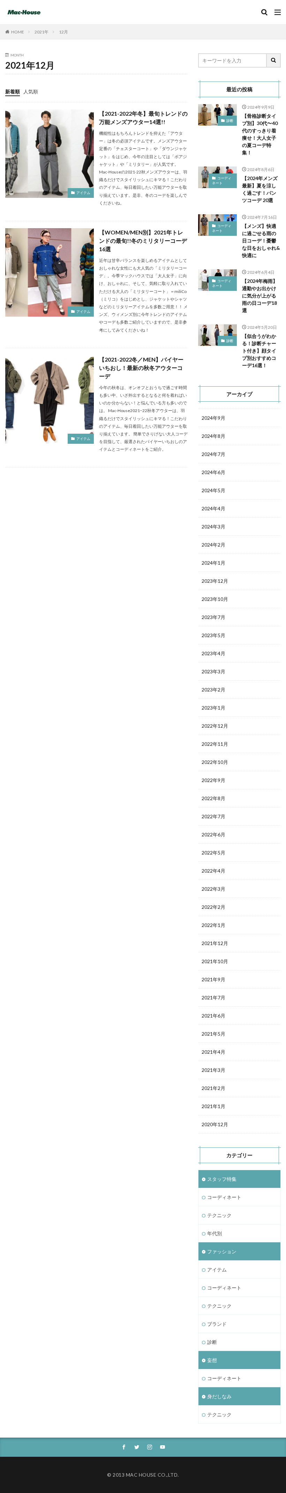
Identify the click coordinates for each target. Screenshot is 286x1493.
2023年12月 (215, 581)
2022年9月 (213, 780)
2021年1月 (213, 1106)
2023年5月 (213, 635)
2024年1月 (213, 563)
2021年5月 (213, 1034)
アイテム (83, 193)
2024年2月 (213, 545)
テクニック (219, 1215)
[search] (274, 60)
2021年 (41, 31)
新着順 (12, 91)
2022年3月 (213, 889)
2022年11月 (215, 744)
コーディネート (221, 180)
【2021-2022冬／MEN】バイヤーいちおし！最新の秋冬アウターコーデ (141, 367)
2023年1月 (213, 708)
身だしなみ (219, 1396)
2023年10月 (215, 599)
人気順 (30, 91)
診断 (229, 120)
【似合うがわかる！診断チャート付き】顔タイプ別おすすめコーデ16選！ (259, 350)
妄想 (212, 1360)
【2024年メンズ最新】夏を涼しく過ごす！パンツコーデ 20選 (260, 189)
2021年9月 (213, 979)
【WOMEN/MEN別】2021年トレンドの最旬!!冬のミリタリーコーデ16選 (143, 240)
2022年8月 (213, 798)
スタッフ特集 (221, 1179)
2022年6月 (213, 834)
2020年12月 (215, 1124)
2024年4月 (213, 508)
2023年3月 (213, 671)
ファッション (221, 1251)
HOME (17, 31)
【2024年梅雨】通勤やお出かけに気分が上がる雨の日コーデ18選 (260, 295)
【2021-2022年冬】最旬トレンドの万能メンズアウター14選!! (143, 117)
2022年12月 (215, 726)
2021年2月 (213, 1088)
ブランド (217, 1324)
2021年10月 (215, 961)
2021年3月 (213, 1070)
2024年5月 (213, 490)
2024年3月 (213, 526)
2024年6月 (213, 472)
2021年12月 (215, 943)
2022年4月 (213, 871)
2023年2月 (213, 690)
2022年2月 (213, 907)
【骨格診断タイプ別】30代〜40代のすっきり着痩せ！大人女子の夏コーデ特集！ (260, 134)
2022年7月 (213, 816)
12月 (63, 31)
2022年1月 (213, 925)
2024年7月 (213, 454)
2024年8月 (213, 436)
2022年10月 (215, 762)
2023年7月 (213, 617)
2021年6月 (213, 1016)
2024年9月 (213, 418)
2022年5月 (213, 853)
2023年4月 (213, 653)
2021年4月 (213, 1052)
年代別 (214, 1233)
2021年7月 (213, 997)
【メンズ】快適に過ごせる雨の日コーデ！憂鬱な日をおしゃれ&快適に (261, 240)
